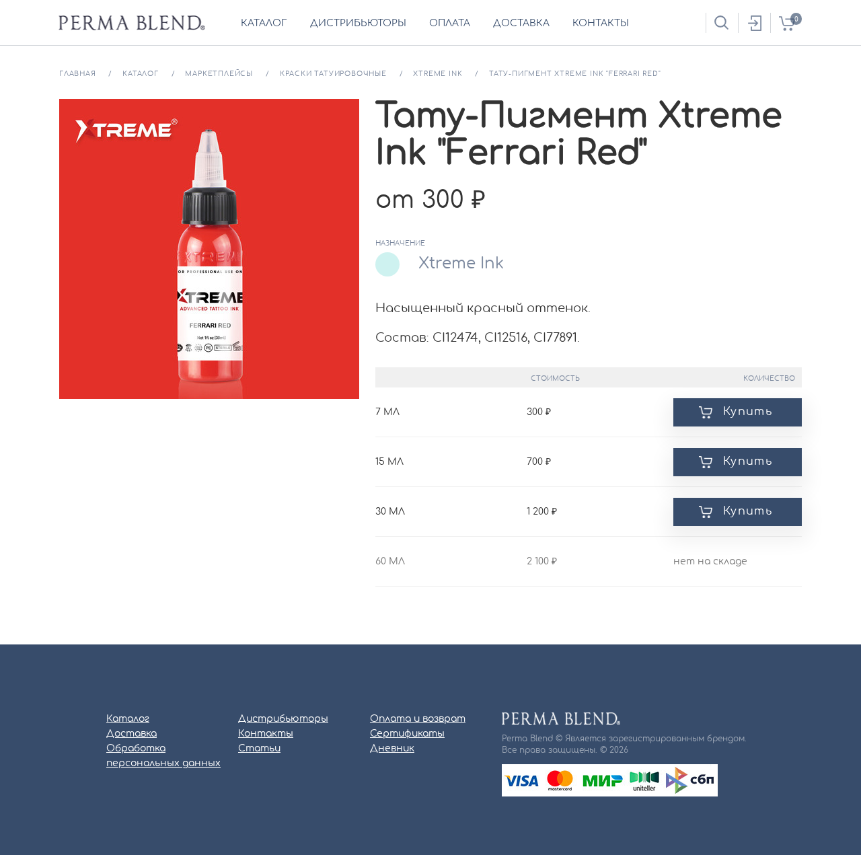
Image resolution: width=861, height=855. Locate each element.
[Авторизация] (754, 23)
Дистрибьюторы (283, 719)
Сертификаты (407, 734)
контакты (600, 23)
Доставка (131, 734)
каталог (264, 23)
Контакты (265, 734)
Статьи (259, 748)
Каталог (127, 719)
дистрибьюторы (358, 23)
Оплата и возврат (417, 719)
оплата (449, 23)
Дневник (392, 748)
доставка (521, 23)
